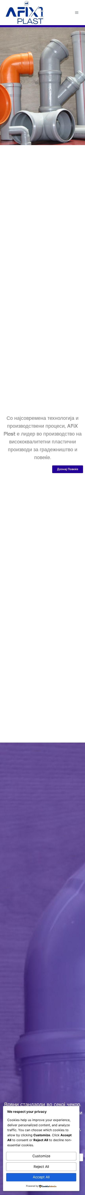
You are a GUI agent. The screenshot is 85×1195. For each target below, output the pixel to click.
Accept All (41, 1177)
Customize (41, 1156)
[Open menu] (76, 12)
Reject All (41, 1167)
